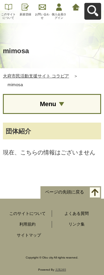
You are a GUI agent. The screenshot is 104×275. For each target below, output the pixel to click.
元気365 (60, 269)
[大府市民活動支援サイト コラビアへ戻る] (76, 6)
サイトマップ (29, 235)
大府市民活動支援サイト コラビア (36, 75)
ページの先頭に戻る (64, 191)
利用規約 (27, 224)
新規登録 (25, 14)
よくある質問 (76, 213)
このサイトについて (8, 16)
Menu (48, 104)
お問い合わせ (42, 16)
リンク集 (76, 224)
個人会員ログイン (59, 16)
